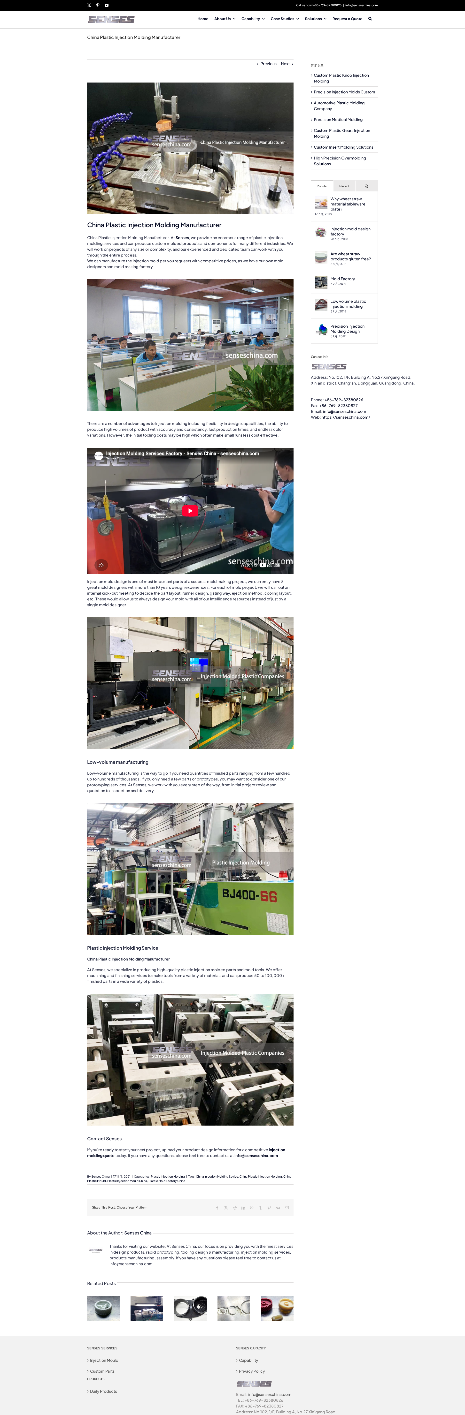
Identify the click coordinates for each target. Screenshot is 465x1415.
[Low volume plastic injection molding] (321, 301)
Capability (248, 1360)
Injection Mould (104, 1360)
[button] (370, 18)
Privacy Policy (252, 1371)
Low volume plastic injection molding (348, 304)
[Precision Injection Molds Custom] (147, 1298)
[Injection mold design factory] (321, 229)
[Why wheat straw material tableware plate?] (321, 199)
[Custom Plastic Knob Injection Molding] (103, 1298)
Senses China (100, 1176)
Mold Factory (343, 278)
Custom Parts (102, 1371)
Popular (322, 186)
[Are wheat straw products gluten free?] (321, 254)
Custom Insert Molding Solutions (343, 147)
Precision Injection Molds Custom (344, 91)
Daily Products (103, 1391)
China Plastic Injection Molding (261, 1176)
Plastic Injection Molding (168, 1176)
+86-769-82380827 (338, 405)
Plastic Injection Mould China (127, 1181)
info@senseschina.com (361, 5)
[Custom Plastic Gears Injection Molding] (277, 1298)
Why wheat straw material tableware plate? (348, 204)
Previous (269, 63)
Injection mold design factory (351, 231)
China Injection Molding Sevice (217, 1176)
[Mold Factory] (321, 278)
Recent (344, 186)
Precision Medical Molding (338, 119)
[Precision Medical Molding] (233, 1298)
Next (285, 63)
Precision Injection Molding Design (347, 329)
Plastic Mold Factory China (166, 1181)
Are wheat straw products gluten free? (351, 256)
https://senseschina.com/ (346, 417)
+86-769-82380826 (344, 399)
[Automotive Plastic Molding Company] (190, 1298)
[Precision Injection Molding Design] (321, 326)
